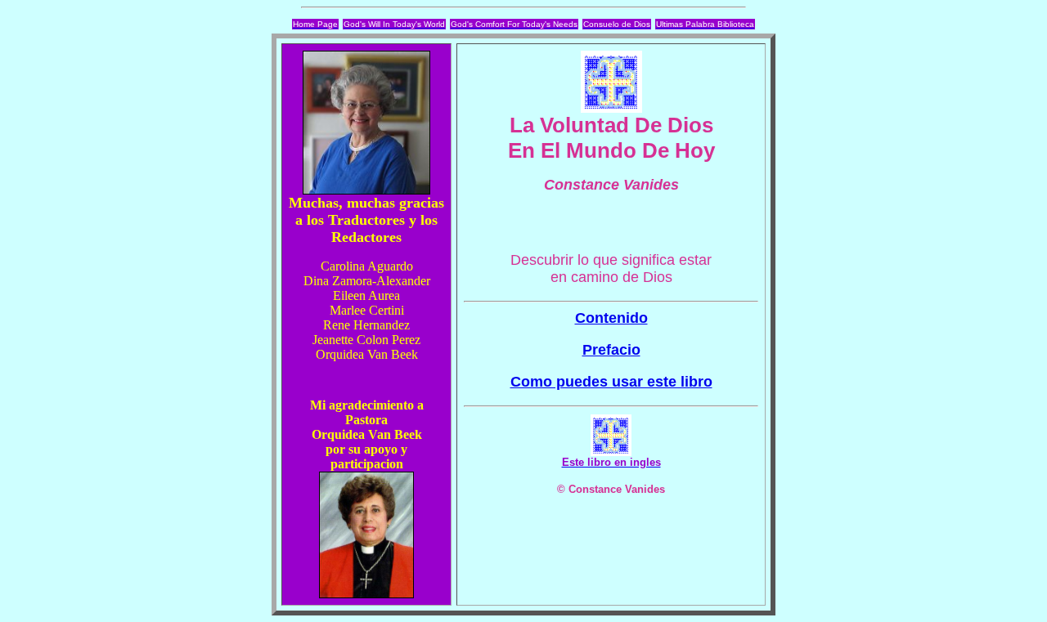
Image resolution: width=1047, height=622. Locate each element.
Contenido (611, 318)
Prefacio (611, 350)
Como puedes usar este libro (611, 382)
